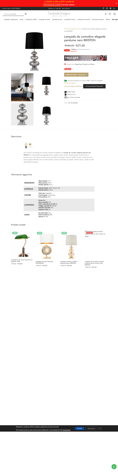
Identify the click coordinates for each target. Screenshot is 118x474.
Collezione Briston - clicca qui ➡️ (76, 74)
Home (66, 29)
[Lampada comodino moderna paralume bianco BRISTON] (71, 244)
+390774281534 (15, 8)
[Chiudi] (116, 3)
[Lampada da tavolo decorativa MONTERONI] (47, 244)
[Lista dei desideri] (110, 14)
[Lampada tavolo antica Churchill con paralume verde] (22, 244)
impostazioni (66, 430)
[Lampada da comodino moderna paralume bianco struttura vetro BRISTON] (96, 244)
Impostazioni (91, 428)
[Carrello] (114, 14)
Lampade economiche (83, 19)
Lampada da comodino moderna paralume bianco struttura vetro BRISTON (94, 263)
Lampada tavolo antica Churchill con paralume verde (21, 260)
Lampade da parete (44, 19)
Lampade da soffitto (31, 19)
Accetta (79, 428)
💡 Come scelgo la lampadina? (73, 86)
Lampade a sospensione (11, 19)
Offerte (108, 19)
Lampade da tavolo (69, 19)
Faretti (21, 19)
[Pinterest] (110, 8)
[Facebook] (103, 8)
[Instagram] (107, 8)
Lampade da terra (57, 19)
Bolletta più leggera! (70, 83)
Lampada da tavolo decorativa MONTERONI (44, 262)
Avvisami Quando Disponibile (94, 86)
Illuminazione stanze (98, 19)
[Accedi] (106, 14)
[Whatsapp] (114, 8)
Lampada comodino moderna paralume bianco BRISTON (68, 262)
